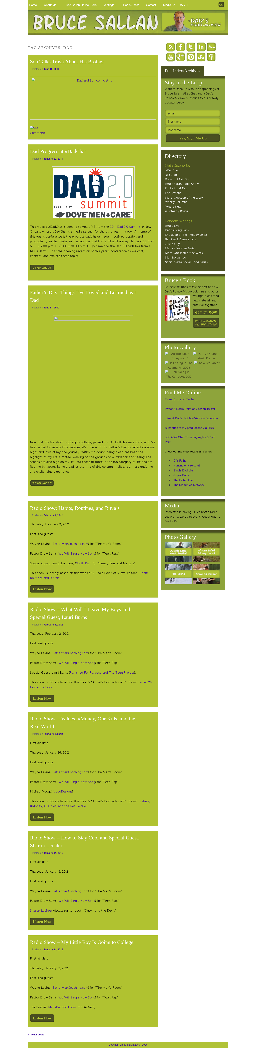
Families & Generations (180, 239)
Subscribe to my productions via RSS (189, 428)
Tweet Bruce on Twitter (180, 399)
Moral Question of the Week (184, 197)
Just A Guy (172, 244)
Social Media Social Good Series (186, 262)
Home (33, 5)
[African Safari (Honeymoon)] (179, 356)
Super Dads (181, 475)
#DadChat (172, 170)
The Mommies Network (188, 485)
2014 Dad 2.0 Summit (125, 227)
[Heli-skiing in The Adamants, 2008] (179, 365)
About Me (50, 5)
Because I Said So (177, 179)
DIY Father (180, 460)
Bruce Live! (172, 226)
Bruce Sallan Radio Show (182, 184)
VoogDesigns (62, 791)
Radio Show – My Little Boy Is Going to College (81, 942)
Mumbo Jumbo (175, 257)
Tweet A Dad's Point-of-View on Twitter (190, 409)
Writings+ (110, 5)
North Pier (83, 563)
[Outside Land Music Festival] (207, 356)
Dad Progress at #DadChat (58, 151)
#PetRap (171, 175)
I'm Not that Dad (176, 188)
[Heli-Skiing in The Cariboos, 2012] (179, 374)
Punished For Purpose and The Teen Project (102, 672)
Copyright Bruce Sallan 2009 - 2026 (128, 1044)
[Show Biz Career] (207, 363)
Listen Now (42, 589)
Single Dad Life (183, 470)
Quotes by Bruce (176, 211)
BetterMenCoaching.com (70, 544)
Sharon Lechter (41, 910)
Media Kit (169, 5)
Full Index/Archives (182, 70)
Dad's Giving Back (177, 230)
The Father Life (183, 480)
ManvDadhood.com (62, 1007)
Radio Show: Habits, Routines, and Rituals (75, 508)
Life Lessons (173, 193)
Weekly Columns (176, 202)
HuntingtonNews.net (186, 465)
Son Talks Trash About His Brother (67, 62)
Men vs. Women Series (180, 248)
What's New (173, 206)
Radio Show (131, 5)
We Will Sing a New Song (76, 553)
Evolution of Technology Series (186, 235)
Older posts (36, 1034)
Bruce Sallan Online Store (80, 5)
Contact (151, 5)
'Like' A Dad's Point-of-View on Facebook (191, 418)
